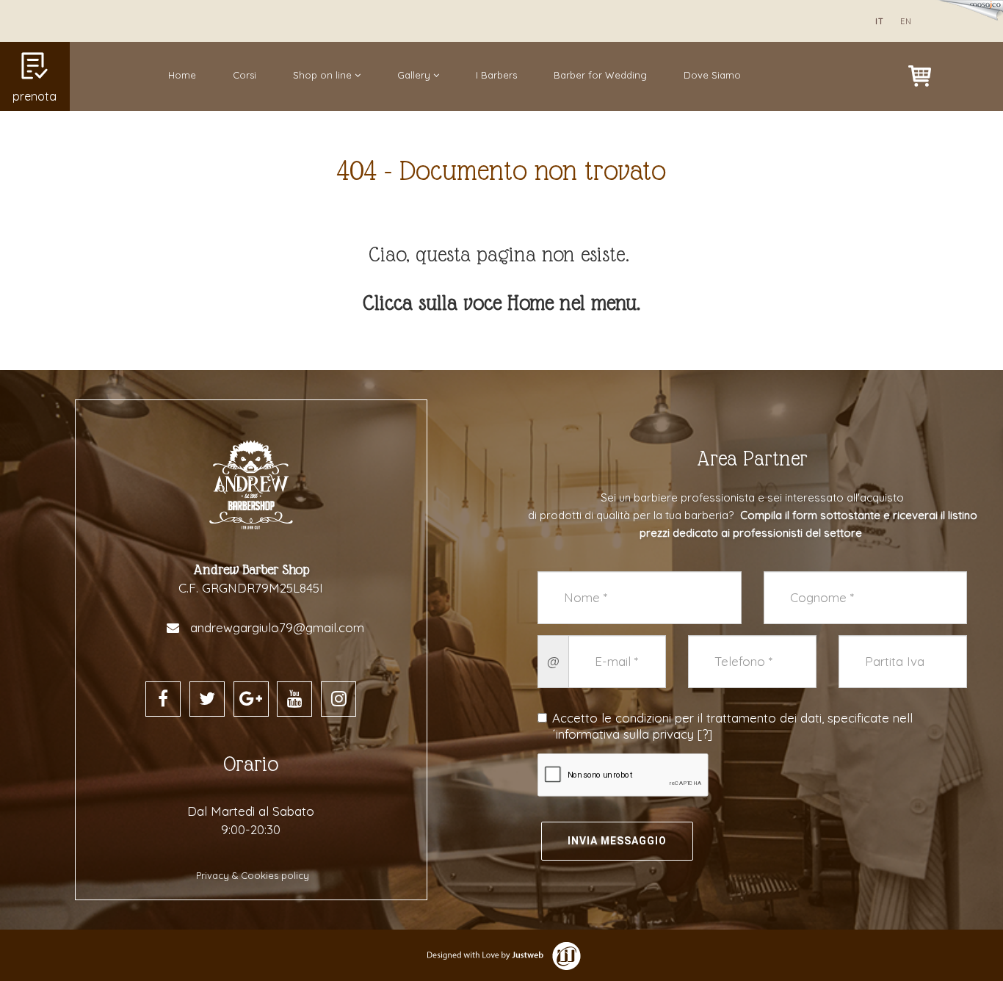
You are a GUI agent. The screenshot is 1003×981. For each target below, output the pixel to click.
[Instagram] (338, 699)
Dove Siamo (712, 75)
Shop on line (324, 75)
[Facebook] (163, 699)
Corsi (244, 75)
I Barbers (496, 75)
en (906, 21)
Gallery (415, 75)
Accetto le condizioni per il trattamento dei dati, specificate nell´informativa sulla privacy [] (732, 726)
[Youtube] (294, 699)
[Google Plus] (251, 699)
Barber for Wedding (600, 75)
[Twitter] (207, 699)
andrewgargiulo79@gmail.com (277, 627)
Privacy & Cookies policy (252, 875)
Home (182, 75)
